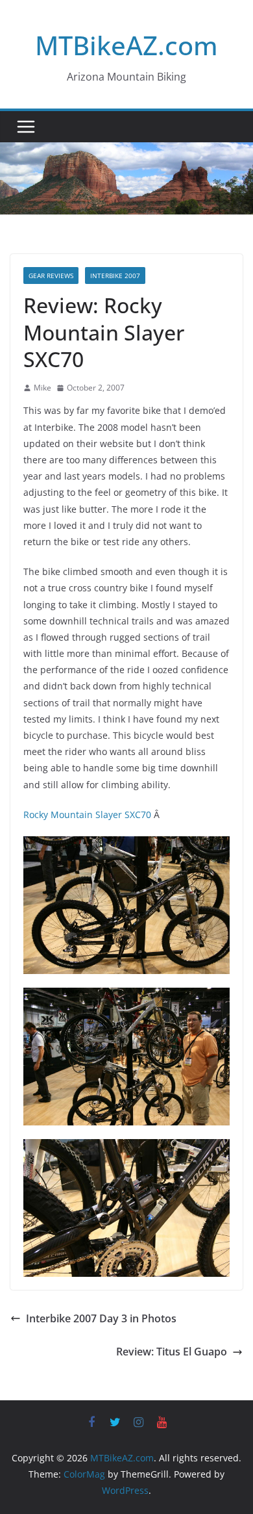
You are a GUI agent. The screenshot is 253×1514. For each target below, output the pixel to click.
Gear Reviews (51, 275)
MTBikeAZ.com (126, 45)
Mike (42, 387)
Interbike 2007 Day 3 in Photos (101, 1318)
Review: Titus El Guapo (171, 1351)
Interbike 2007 (115, 275)
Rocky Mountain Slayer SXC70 (88, 814)
